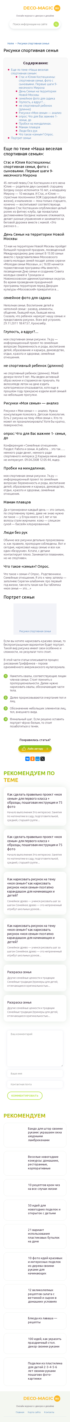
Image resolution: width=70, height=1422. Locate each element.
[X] (42, 759)
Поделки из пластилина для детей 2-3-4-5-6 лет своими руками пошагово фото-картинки (45, 1370)
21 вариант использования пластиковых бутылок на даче (44, 1235)
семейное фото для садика (37, 98)
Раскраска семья (19, 972)
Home (11, 43)
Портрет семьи (21, 138)
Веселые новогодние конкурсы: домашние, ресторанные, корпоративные (43, 1162)
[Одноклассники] (32, 759)
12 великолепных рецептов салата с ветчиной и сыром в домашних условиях (42, 1295)
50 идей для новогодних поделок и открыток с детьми (44, 1209)
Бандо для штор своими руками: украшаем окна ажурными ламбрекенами (45, 1134)
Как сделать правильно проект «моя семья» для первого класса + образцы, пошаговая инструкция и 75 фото (34, 800)
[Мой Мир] (37, 759)
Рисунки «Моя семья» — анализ (40, 112)
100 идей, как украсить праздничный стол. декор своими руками (44, 1342)
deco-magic (41, 8)
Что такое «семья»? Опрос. (36, 134)
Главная (20, 1412)
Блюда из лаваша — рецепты (42, 1320)
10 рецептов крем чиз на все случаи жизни (44, 1186)
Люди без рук (28, 130)
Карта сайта (34, 1412)
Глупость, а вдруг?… (32, 102)
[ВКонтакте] (27, 759)
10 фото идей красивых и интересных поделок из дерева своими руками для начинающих (45, 1265)
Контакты (49, 1412)
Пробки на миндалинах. (35, 123)
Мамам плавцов (29, 127)
